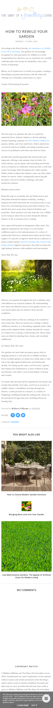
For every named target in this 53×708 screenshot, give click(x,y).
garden (14, 422)
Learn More (23, 705)
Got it (34, 705)
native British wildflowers (38, 140)
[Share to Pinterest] (23, 415)
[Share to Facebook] (13, 415)
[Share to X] (18, 415)
